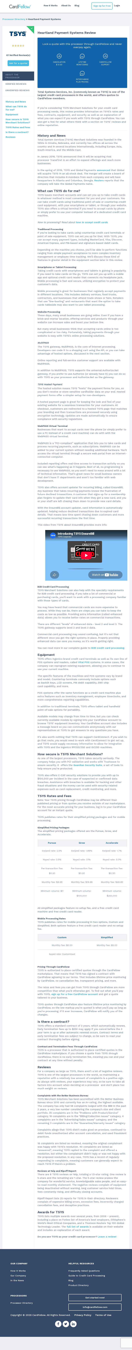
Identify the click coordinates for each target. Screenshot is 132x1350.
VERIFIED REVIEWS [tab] (15, 84)
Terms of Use (103, 1315)
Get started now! (95, 1297)
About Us (66, 5)
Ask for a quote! (18, 63)
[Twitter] (66, 1324)
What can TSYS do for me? (16, 108)
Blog (77, 5)
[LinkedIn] (73, 1324)
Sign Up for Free (102, 6)
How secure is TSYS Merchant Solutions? (18, 121)
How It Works (50, 5)
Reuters (99, 180)
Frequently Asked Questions (84, 1270)
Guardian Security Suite (87, 765)
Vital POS (84, 662)
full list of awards (78, 1226)
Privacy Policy (82, 1315)
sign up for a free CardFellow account (74, 994)
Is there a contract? (17, 132)
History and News (16, 101)
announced (104, 170)
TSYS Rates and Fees (18, 127)
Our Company (18, 1275)
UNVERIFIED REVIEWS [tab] (17, 90)
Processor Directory (13, 19)
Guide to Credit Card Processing (86, 1275)
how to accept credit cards (92, 222)
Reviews (10, 137)
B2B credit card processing (107, 648)
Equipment (12, 114)
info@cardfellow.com (95, 1307)
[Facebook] (58, 1324)
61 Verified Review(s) (18, 55)
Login (117, 5)
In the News (17, 1280)
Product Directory (78, 1285)
